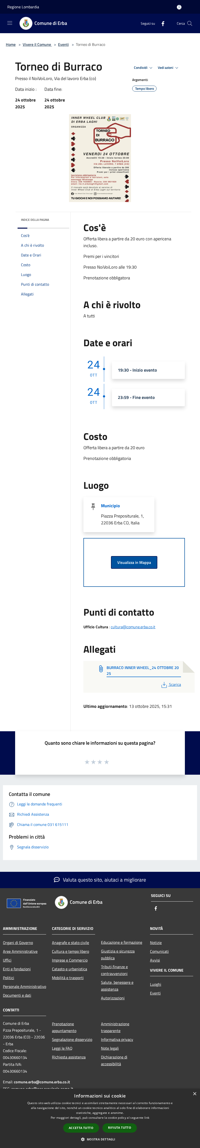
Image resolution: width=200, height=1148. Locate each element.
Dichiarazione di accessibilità (114, 1060)
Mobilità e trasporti (68, 978)
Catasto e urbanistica (69, 969)
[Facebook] (161, 23)
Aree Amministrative (20, 951)
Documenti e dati (17, 995)
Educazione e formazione (121, 942)
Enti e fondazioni (17, 969)
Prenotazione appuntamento (64, 1027)
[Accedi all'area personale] (179, 7)
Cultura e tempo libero (70, 951)
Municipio (110, 505)
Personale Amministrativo (24, 986)
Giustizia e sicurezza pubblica (118, 954)
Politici (8, 978)
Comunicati (159, 951)
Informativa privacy (117, 1039)
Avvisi (155, 960)
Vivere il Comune (37, 44)
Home (11, 44)
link (146, 1118)
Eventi (63, 44)
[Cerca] (190, 23)
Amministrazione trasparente (115, 1027)
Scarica (175, 684)
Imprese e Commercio (70, 960)
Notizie (156, 942)
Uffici (7, 960)
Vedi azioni (166, 67)
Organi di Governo (18, 942)
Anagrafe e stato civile (70, 942)
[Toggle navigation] (10, 23)
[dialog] (100, 1118)
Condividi (141, 67)
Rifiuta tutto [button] (119, 1128)
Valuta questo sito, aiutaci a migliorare (104, 880)
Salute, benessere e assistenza (117, 985)
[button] (100, 1139)
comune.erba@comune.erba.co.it (42, 1082)
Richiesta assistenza (69, 1057)
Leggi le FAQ (62, 1048)
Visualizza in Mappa (134, 562)
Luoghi (155, 984)
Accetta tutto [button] (81, 1128)
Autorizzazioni (113, 998)
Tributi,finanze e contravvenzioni (114, 970)
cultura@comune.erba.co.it (133, 627)
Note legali (110, 1048)
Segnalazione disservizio (72, 1039)
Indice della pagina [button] (35, 219)
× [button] (194, 1094)
